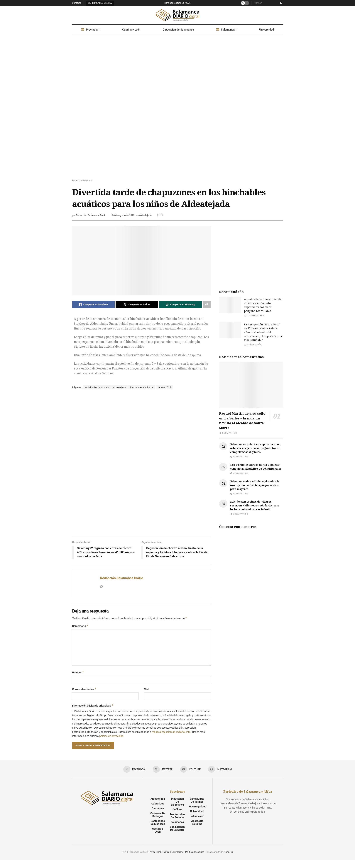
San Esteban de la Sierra (177, 828)
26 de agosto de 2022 (123, 215)
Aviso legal (155, 852)
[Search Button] (280, 3)
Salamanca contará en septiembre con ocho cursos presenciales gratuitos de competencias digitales (255, 448)
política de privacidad (111, 735)
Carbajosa (158, 808)
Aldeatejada (86, 180)
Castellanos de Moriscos (158, 822)
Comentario (80, 626)
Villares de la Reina (197, 822)
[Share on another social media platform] (207, 304)
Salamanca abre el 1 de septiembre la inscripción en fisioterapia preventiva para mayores (255, 485)
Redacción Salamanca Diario (91, 215)
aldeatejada (119, 387)
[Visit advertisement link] (177, 110)
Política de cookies (194, 852)
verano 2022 (164, 387)
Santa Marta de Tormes (197, 800)
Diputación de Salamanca (178, 29)
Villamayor (197, 816)
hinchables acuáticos (141, 387)
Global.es (228, 852)
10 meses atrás (255, 315)
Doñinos (177, 809)
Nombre (78, 672)
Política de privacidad (173, 852)
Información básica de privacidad (93, 705)
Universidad (266, 29)
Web (146, 689)
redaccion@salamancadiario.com (171, 731)
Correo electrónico (84, 689)
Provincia (92, 29)
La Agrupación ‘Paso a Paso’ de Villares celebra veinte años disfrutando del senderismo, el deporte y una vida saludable (263, 332)
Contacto (76, 3)
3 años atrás (253, 344)
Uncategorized (197, 806)
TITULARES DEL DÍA (101, 3)
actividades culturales (97, 387)
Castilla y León (131, 29)
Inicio (74, 180)
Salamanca (228, 29)
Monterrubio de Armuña (177, 816)
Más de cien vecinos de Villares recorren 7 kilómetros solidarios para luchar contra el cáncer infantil (255, 505)
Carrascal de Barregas (157, 815)
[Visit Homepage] (177, 15)
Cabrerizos (157, 803)
